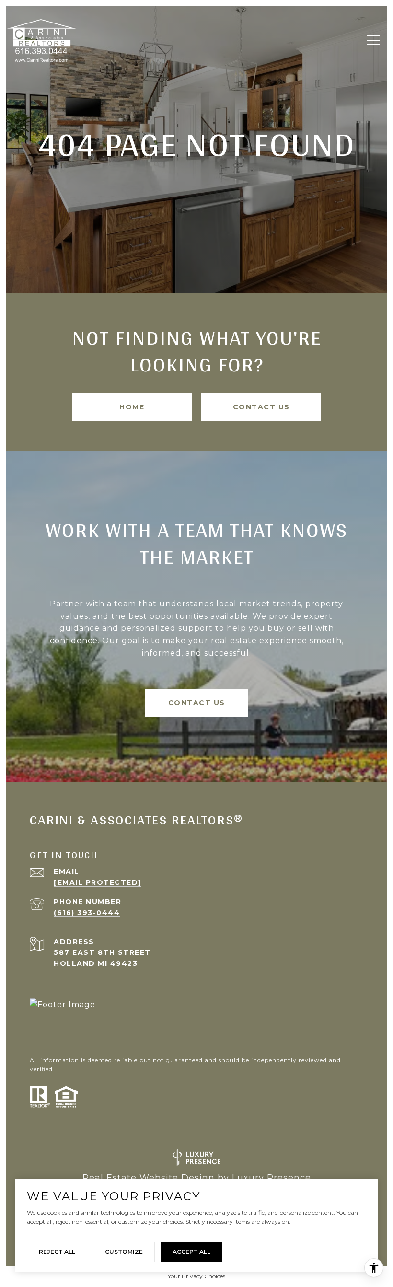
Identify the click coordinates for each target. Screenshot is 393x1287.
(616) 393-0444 (87, 912)
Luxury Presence (271, 1177)
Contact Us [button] (261, 407)
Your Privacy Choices (196, 1276)
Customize (124, 1251)
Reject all (57, 1251)
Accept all (191, 1251)
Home (131, 407)
